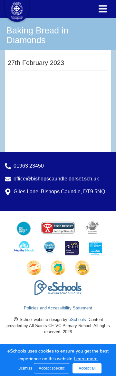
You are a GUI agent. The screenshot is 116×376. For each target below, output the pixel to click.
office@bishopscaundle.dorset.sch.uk (56, 178)
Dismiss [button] (24, 368)
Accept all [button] (87, 368)
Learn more (86, 358)
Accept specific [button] (52, 368)
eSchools (77, 319)
